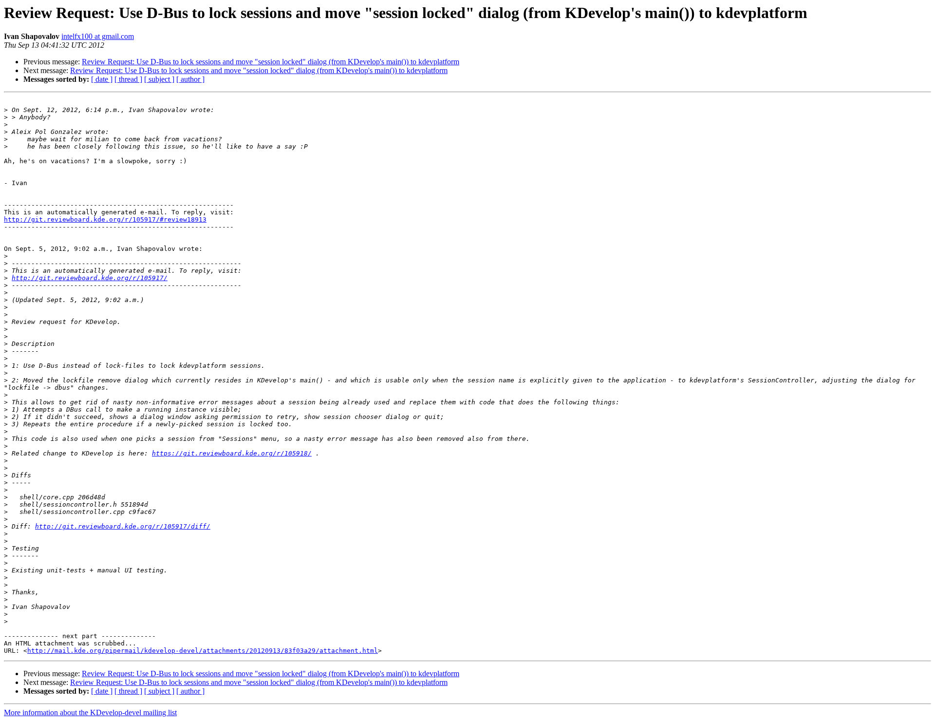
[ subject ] (159, 79)
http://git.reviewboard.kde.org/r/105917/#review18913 (105, 219)
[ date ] (101, 79)
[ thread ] (128, 79)
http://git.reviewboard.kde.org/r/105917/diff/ (122, 526)
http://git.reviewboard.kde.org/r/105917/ (90, 278)
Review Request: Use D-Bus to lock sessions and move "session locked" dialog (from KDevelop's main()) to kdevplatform (270, 61)
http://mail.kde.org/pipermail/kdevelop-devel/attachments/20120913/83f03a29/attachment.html (202, 650)
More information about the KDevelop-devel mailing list (90, 712)
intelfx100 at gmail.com (97, 36)
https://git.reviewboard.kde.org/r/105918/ (232, 453)
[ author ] (190, 79)
